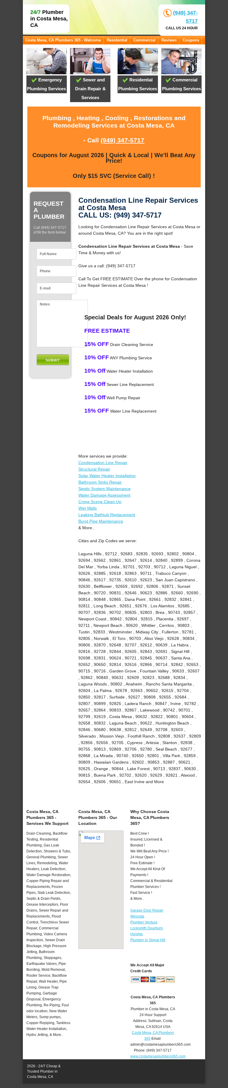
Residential (117, 40)
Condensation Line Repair (102, 462)
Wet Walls (87, 508)
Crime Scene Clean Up (99, 501)
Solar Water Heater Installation (107, 475)
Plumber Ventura (143, 922)
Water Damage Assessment (104, 495)
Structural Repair (94, 469)
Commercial (144, 40)
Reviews (169, 40)
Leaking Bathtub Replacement (106, 514)
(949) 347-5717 (122, 140)
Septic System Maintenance (104, 488)
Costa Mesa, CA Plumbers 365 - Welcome (63, 40)
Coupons (191, 40)
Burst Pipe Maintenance (100, 521)
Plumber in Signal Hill (147, 940)
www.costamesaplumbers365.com (158, 1056)
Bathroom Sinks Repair (100, 482)
